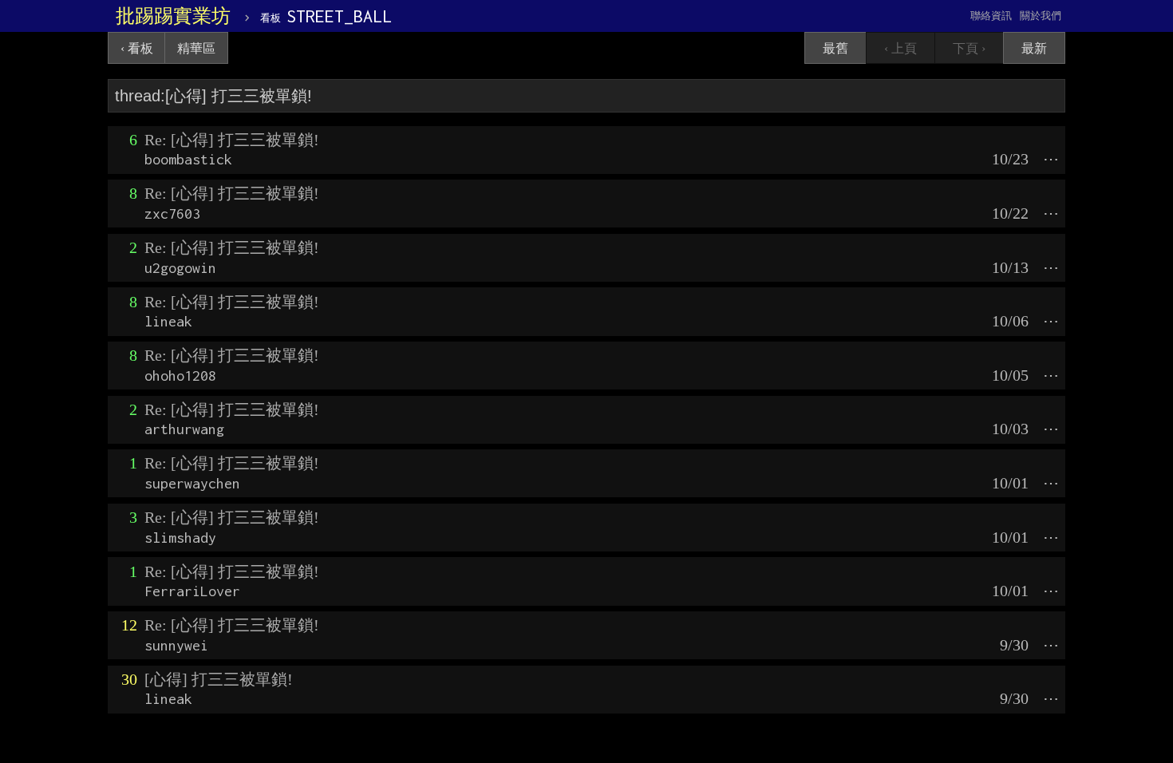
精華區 (196, 48)
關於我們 (1040, 15)
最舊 (835, 48)
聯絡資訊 (991, 15)
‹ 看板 (136, 48)
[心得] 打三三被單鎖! (218, 679)
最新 (1034, 48)
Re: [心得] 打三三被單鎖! (231, 139)
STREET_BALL (326, 16)
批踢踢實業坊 (173, 16)
